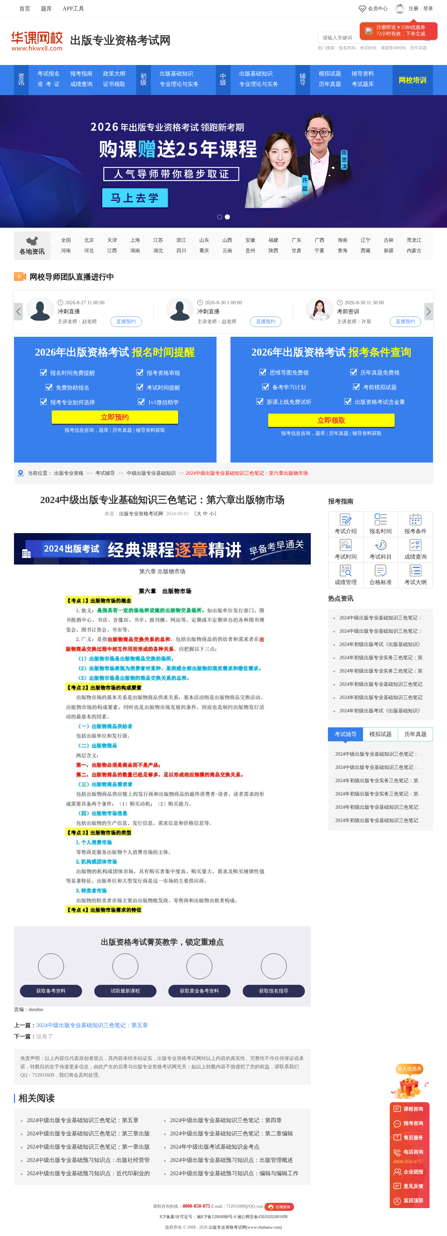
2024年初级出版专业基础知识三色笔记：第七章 (390, 697)
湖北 (158, 250)
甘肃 (296, 250)
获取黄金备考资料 (199, 991)
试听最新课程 (125, 991)
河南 (66, 250)
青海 (342, 250)
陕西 (273, 250)
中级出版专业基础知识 (151, 473)
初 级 (143, 79)
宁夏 (319, 250)
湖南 (135, 250)
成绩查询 (81, 84)
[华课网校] (40, 38)
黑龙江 (414, 240)
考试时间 (368, 47)
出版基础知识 (176, 74)
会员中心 (378, 8)
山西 (227, 240)
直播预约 (126, 321)
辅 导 (303, 79)
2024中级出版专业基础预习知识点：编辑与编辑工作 (234, 1173)
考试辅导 (105, 473)
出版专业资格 (68, 473)
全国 (66, 240)
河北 (89, 250)
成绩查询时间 (393, 47)
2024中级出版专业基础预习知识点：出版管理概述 (231, 1160)
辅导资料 (363, 74)
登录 (428, 8)
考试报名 (48, 74)
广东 (296, 240)
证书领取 (114, 84)
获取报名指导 (273, 991)
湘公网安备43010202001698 (262, 1216)
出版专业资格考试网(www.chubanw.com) (245, 1227)
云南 (227, 250)
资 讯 (21, 79)
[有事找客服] (279, 1206)
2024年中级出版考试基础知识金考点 (214, 1147)
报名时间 (347, 47)
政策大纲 (114, 74)
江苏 (158, 240)
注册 (413, 8)
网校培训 (413, 80)
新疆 (389, 250)
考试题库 (363, 84)
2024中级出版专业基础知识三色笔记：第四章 (226, 1120)
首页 (24, 9)
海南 (342, 240)
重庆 (204, 250)
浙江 (181, 240)
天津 (112, 240)
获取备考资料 (51, 991)
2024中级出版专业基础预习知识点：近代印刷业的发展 (94, 1173)
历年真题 (330, 84)
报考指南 (81, 74)
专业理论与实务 (179, 84)
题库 (46, 9)
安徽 (250, 240)
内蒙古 (414, 250)
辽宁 (366, 240)
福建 (273, 240)
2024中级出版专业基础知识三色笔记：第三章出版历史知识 (99, 1133)
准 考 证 (48, 84)
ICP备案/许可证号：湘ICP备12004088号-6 (198, 1216)
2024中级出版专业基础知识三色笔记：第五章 (92, 1025)
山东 (204, 240)
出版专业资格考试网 (120, 40)
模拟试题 (330, 74)
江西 (112, 250)
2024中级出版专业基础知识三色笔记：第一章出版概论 (94, 1147)
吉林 (389, 240)
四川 (181, 250)
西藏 (366, 250)
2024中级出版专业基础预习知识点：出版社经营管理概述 (97, 1160)
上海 (135, 240)
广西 (319, 240)
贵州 (250, 250)
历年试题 (418, 47)
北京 (89, 240)
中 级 (223, 79)
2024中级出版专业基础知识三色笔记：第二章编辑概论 (237, 1133)
